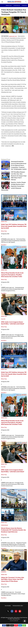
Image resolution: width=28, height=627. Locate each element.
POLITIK (3, 319)
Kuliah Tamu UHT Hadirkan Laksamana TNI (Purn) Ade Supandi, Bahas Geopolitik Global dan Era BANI (13, 226)
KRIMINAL (3, 572)
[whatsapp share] (24, 626)
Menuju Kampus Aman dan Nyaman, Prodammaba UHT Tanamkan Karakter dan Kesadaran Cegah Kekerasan (13, 530)
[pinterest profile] (16, 611)
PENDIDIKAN (17, 5)
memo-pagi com (13, 36)
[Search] (25, 2)
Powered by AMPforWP (14, 620)
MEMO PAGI (9, 5)
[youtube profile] (19, 611)
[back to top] (25, 621)
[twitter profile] (8, 611)
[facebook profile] (12, 611)
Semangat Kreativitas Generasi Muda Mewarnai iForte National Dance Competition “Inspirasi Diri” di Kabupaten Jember (19, 165)
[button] (4, 625)
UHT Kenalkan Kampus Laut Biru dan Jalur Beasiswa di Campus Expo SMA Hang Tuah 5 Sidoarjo (19, 175)
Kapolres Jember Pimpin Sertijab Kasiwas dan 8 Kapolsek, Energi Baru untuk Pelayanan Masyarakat (13, 186)
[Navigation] (2, 2)
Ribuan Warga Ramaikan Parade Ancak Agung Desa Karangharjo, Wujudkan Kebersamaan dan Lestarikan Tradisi (12, 274)
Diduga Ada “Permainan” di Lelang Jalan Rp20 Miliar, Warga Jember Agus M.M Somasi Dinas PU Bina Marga (12, 579)
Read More (3, 244)
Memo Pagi (4, 231)
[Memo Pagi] (14, 1)
